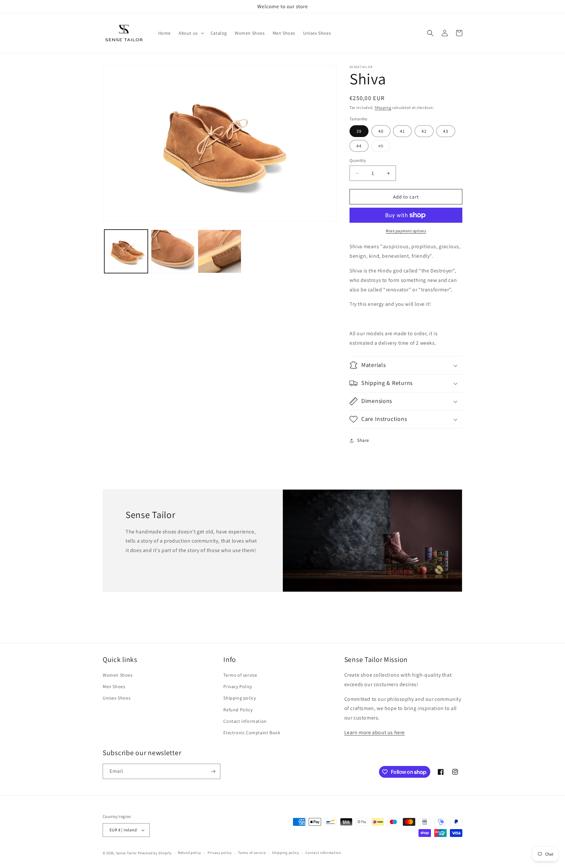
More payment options (406, 230)
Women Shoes (118, 675)
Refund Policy (237, 710)
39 (359, 131)
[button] (191, 33)
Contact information (244, 721)
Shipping (383, 107)
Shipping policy (239, 698)
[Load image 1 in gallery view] (126, 251)
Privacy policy (220, 852)
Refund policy (189, 852)
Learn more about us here (374, 732)
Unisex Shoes (116, 698)
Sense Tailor (126, 853)
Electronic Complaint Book (251, 733)
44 (359, 146)
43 (445, 131)
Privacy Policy (237, 686)
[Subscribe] (213, 771)
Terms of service (240, 675)
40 (381, 131)
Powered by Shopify (155, 853)
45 (384, 147)
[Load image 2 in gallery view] (173, 251)
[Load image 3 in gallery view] (219, 251)
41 (402, 131)
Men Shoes (114, 686)
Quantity (358, 160)
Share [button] (363, 440)
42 (424, 131)
